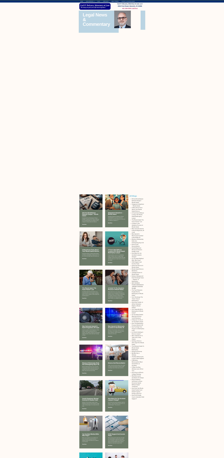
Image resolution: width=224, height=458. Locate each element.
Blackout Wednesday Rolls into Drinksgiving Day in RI (90, 363)
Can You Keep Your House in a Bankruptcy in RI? (138, 328)
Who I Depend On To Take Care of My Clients (137, 337)
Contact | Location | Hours (128, 1)
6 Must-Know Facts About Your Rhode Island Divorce (90, 250)
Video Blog (105, 1)
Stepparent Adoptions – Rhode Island (115, 213)
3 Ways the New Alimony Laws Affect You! (137, 369)
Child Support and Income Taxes (116, 434)
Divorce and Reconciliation (116, 363)
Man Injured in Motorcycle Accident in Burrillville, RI (116, 326)
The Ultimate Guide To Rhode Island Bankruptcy (138, 347)
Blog (99, 1)
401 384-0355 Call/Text (130, 8)
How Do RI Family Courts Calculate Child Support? (138, 397)
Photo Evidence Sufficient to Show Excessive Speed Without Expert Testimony (137, 383)
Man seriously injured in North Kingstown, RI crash (90, 326)
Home (81, 1)
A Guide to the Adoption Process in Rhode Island (116, 288)
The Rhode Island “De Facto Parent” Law (89, 288)
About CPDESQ (114, 1)
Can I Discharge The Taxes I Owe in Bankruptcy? (137, 298)
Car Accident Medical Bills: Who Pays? (90, 434)
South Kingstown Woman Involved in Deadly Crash (90, 399)
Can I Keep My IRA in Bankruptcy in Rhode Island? (137, 311)
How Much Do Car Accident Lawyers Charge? (116, 399)
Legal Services (89, 1)
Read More (84, 224)
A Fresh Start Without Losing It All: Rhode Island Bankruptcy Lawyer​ (116, 251)
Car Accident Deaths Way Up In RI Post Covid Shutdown (137, 316)
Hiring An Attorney (137, 351)
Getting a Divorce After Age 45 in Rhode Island (138, 342)
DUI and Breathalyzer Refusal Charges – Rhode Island (90, 214)
